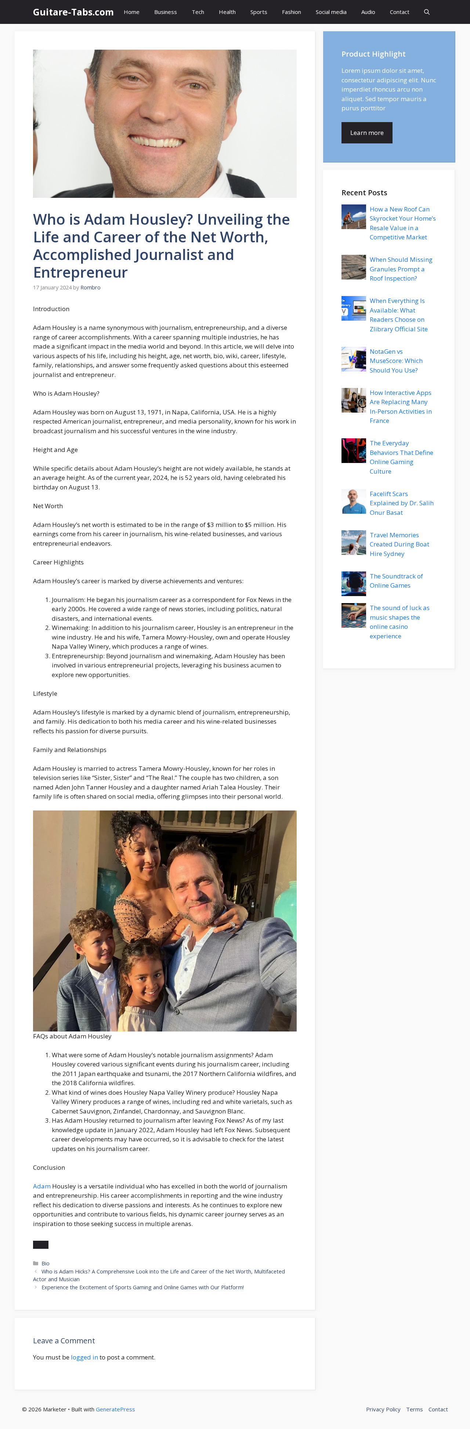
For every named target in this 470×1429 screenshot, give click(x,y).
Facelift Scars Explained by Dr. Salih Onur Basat (402, 503)
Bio (45, 1263)
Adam (42, 1186)
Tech (198, 11)
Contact (399, 11)
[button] (427, 12)
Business (165, 11)
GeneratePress (115, 1409)
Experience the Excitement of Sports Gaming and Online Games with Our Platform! (142, 1287)
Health (227, 11)
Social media (331, 11)
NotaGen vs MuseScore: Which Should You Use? (396, 360)
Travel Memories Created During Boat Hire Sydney (399, 544)
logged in (84, 1357)
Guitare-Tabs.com (73, 12)
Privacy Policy (383, 1409)
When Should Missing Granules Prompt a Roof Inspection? (401, 268)
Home (132, 11)
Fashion (291, 11)
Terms (414, 1409)
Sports (258, 11)
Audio (368, 11)
